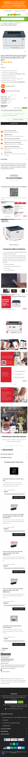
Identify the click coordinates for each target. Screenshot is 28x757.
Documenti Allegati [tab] (6, 457)
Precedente (4, 659)
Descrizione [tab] (4, 159)
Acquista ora (14, 123)
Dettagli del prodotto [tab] (7, 454)
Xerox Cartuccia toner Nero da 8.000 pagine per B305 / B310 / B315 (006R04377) (12, 553)
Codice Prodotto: (5, 99)
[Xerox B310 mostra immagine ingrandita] (14, 359)
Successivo (10, 659)
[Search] (25, 19)
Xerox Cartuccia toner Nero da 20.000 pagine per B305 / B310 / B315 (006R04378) (13, 590)
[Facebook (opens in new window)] (11, 744)
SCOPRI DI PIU (21, 82)
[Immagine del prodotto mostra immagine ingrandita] (14, 302)
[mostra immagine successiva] (26, 280)
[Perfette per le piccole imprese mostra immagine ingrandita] (14, 420)
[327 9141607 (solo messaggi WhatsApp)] (14, 744)
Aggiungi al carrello (18, 119)
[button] (26, 291)
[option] (14, 40)
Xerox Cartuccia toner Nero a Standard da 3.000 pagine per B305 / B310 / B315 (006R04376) (13, 516)
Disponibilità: (4, 101)
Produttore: (4, 97)
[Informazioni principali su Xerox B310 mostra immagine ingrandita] (14, 209)
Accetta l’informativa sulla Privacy (15, 708)
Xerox (9, 97)
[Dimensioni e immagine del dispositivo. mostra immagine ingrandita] (14, 232)
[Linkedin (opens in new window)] (17, 744)
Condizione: (4, 103)
